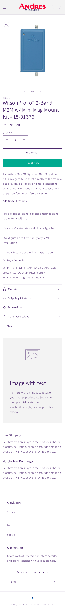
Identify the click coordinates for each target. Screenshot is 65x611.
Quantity (7, 132)
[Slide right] (40, 91)
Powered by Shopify (46, 605)
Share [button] (10, 326)
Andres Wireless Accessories (27, 605)
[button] (4, 7)
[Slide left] (25, 91)
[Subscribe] (54, 582)
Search (11, 512)
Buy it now (32, 163)
